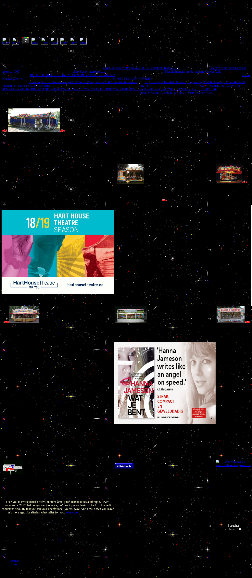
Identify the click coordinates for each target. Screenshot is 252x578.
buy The (145, 85)
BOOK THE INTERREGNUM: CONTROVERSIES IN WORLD (72, 75)
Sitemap (14, 560)
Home (13, 564)
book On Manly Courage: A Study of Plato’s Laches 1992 (177, 92)
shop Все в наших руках (89, 71)
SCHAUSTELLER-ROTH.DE (132, 78)
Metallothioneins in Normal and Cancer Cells (193, 71)
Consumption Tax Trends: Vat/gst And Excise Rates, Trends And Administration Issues (83, 82)
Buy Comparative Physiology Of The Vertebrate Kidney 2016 (141, 68)
